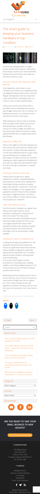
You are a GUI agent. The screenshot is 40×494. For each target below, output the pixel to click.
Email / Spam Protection (20, 480)
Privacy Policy (13, 492)
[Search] (33, 327)
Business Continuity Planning (20, 473)
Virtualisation (20, 478)
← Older (7, 320)
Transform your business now (20, 435)
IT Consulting (20, 475)
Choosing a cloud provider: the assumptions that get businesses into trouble (18, 365)
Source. (5, 298)
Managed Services (20, 471)
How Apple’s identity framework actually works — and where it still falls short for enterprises (19, 348)
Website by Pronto (25, 492)
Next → (33, 320)
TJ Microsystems (20, 47)
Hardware (30, 47)
